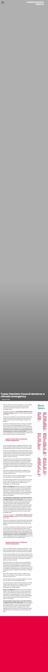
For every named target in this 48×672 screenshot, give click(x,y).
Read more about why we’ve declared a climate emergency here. (16, 439)
